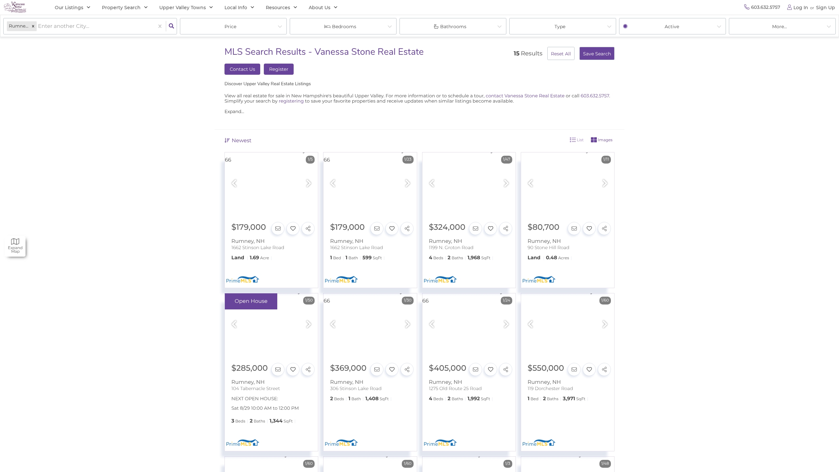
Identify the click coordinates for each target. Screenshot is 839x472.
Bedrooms (344, 27)
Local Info (235, 7)
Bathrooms (453, 27)
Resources (278, 7)
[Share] (308, 228)
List (580, 139)
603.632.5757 (595, 96)
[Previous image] (234, 184)
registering (291, 101)
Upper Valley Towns (182, 7)
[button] (33, 26)
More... (779, 27)
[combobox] (38, 26)
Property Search (121, 7)
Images (605, 139)
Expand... (234, 111)
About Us (319, 7)
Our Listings (69, 7)
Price (230, 27)
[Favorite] (293, 228)
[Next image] (309, 184)
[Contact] (277, 228)
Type (560, 27)
